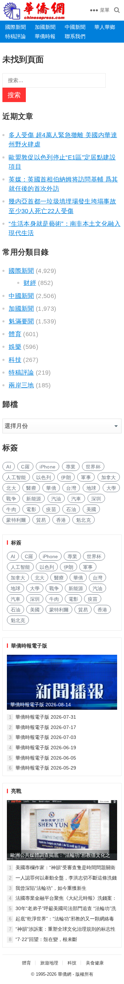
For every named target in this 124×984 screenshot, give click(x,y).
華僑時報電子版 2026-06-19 (46, 747)
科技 (15, 359)
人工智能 (16, 477)
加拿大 (108, 477)
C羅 (25, 466)
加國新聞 (45, 27)
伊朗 (66, 477)
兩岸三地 (21, 385)
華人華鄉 (104, 27)
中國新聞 (75, 27)
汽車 (76, 498)
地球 (91, 488)
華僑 (51, 488)
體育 (15, 334)
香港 (61, 520)
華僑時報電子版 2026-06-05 (46, 758)
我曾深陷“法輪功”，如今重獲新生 (51, 888)
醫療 (31, 488)
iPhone (47, 466)
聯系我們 (75, 36)
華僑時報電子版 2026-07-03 (46, 737)
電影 (31, 509)
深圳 (96, 498)
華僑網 (64, 974)
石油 (71, 509)
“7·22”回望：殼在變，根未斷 (46, 939)
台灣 (71, 488)
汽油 (56, 498)
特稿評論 (15, 36)
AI (8, 466)
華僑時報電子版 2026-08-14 (40, 704)
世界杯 (93, 466)
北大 (11, 488)
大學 (111, 488)
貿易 (41, 520)
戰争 (11, 498)
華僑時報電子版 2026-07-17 (46, 727)
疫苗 (51, 509)
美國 (91, 509)
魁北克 (83, 520)
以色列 (43, 477)
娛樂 (15, 346)
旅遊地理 (49, 962)
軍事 (86, 477)
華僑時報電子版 (29, 646)
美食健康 (95, 962)
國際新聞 (15, 27)
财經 (29, 282)
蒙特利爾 (16, 520)
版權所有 (84, 974)
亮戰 (16, 791)
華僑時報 (45, 36)
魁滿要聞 (21, 321)
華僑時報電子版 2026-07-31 (46, 717)
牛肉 (11, 509)
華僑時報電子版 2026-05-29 (46, 768)
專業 (71, 466)
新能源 (33, 498)
